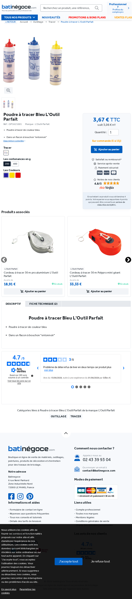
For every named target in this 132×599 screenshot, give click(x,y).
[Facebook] (12, 496)
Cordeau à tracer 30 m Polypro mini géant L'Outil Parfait (95, 274)
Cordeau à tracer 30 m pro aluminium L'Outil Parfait (31, 274)
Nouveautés (51, 17)
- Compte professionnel (87, 509)
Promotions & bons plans (87, 17)
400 (15, 163)
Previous (2, 258)
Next (126, 258)
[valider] (97, 7)
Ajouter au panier (108, 149)
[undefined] (32, 375)
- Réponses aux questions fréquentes (28, 513)
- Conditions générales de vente (91, 521)
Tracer (52, 21)
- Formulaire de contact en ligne (25, 509)
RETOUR (11, 22)
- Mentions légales (84, 517)
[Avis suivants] (123, 368)
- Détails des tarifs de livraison (24, 521)
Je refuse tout (100, 561)
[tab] (13, 304)
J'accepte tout (68, 561)
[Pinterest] (31, 496)
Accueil (24, 21)
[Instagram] (21, 496)
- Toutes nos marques (86, 513)
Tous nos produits (17, 17)
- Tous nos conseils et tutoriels (25, 517)
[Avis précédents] (37, 368)
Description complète (13, 141)
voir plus (48, 370)
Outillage (38, 21)
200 (7, 163)
